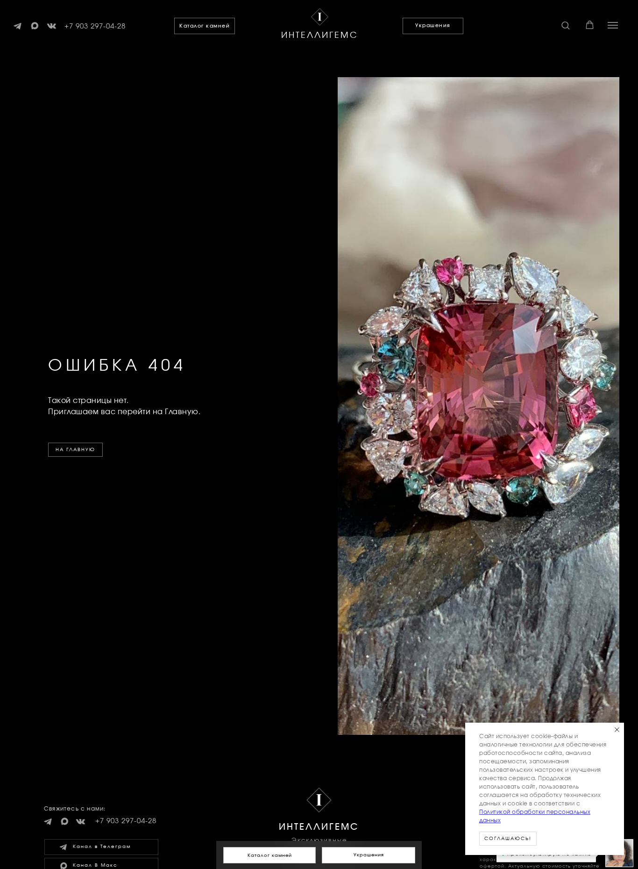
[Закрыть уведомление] (617, 729)
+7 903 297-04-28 (95, 26)
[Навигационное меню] (613, 25)
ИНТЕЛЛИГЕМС (319, 35)
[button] (565, 25)
